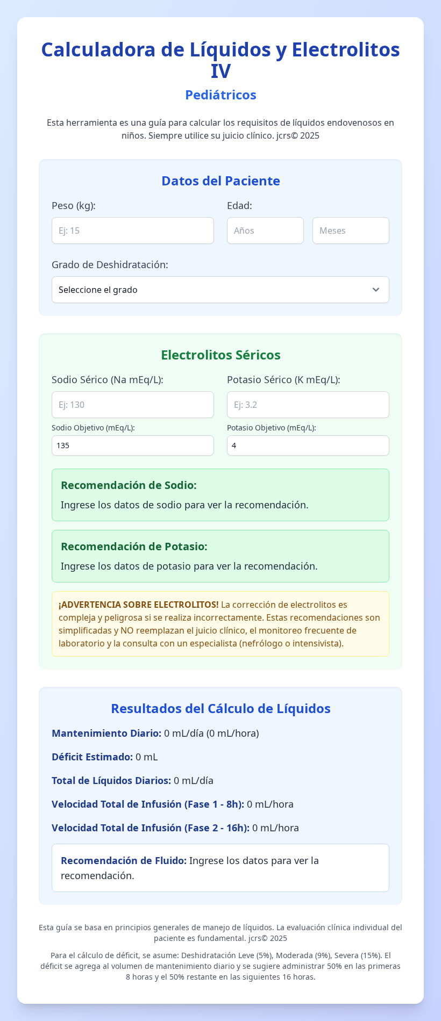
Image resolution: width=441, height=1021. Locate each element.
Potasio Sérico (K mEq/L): (283, 379)
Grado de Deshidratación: (110, 264)
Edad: (239, 205)
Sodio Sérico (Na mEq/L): (107, 379)
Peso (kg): (74, 205)
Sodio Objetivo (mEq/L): (93, 427)
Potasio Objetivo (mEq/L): (271, 427)
